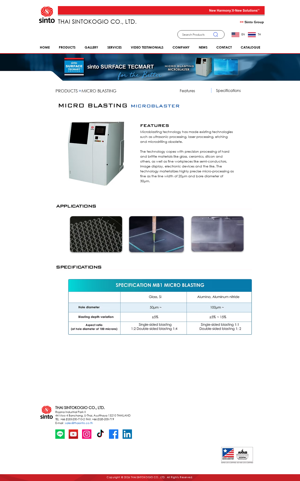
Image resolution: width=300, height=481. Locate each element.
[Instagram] (86, 434)
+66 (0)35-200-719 (103, 419)
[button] (201, 34)
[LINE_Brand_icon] (60, 434)
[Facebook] (113, 434)
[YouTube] (73, 434)
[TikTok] (100, 434)
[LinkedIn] (127, 434)
